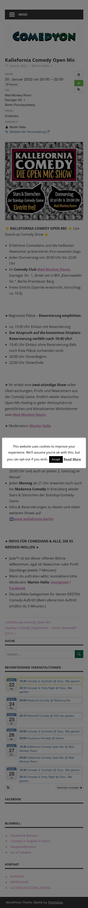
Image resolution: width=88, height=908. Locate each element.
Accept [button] (56, 459)
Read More (72, 459)
